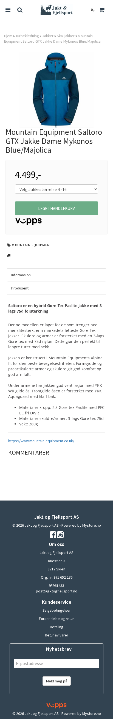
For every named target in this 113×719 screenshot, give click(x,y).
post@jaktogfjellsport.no (56, 591)
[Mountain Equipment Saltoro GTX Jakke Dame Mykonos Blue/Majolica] (56, 90)
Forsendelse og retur (56, 618)
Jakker (47, 35)
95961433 (56, 585)
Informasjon (21, 274)
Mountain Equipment (32, 245)
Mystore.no (91, 525)
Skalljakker (66, 35)
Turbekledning (27, 35)
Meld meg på (56, 681)
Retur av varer (56, 635)
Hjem (8, 35)
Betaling (56, 626)
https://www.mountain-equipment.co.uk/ (41, 440)
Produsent (20, 288)
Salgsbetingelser (57, 610)
